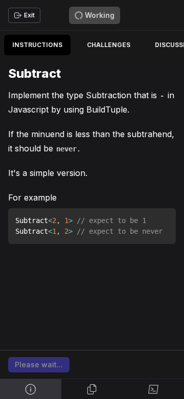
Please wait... (39, 364)
